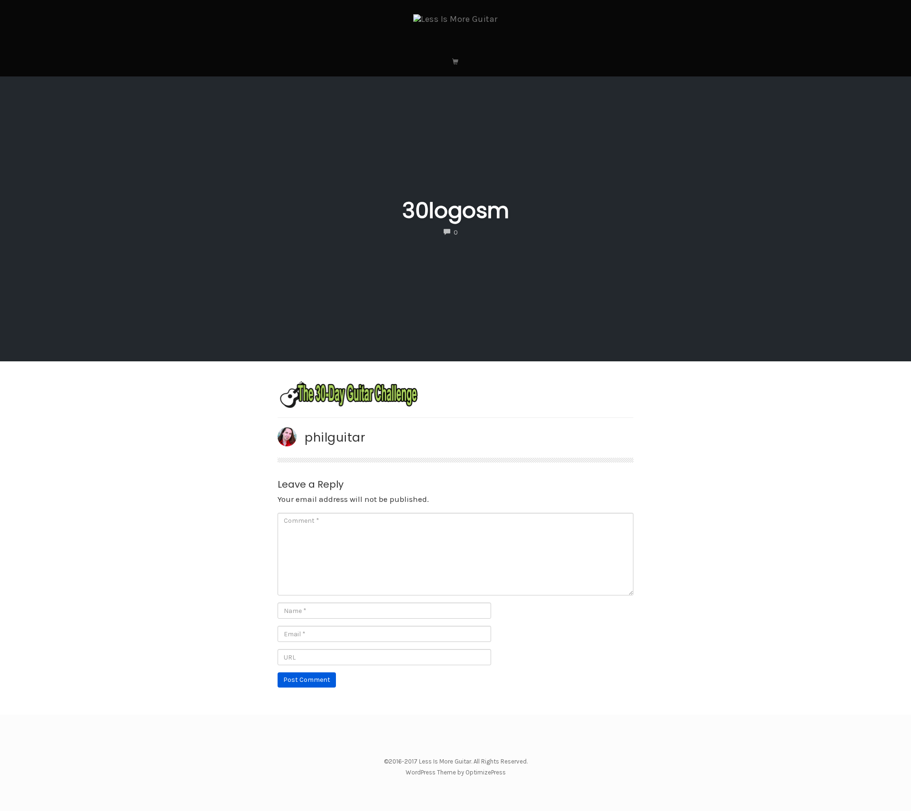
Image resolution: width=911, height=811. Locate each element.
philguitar (335, 437)
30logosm (455, 211)
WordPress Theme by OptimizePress (456, 772)
